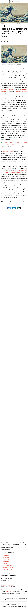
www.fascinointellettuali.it (7, 585)
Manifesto (6, 557)
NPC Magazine (7, 565)
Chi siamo (6, 555)
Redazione (5, 38)
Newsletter (6, 561)
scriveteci (8, 591)
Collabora (6, 559)
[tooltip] (8, 208)
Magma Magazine (8, 567)
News (2, 26)
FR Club (5, 563)
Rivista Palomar (7, 569)
